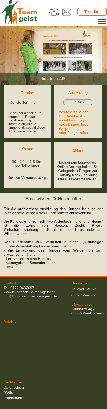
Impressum (13, 398)
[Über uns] (54, 14)
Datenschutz (14, 387)
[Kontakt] (67, 14)
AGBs (8, 392)
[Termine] (92, 14)
